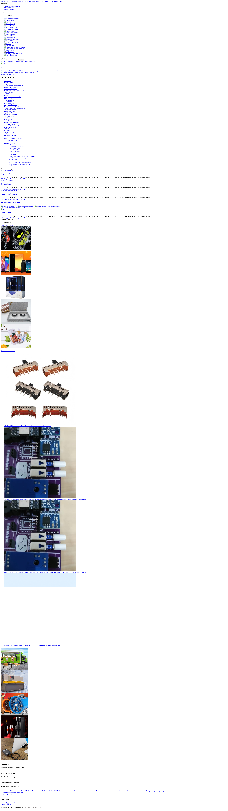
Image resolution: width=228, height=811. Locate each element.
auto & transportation (14, 151)
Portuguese (68, 791)
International (18, 791)
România (142, 791)
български (104, 791)
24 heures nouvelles (8, 351)
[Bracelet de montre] (7, 180)
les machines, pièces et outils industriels (19, 162)
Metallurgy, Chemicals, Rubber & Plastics (20, 164)
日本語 (25, 791)
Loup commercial (6, 791)
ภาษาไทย (47, 791)
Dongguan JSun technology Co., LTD (14, 179)
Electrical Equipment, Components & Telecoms (21, 156)
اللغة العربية (54, 791)
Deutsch (74, 791)
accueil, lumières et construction (17, 161)
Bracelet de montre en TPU (10, 203)
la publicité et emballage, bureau (17, 166)
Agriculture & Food (14, 148)
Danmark (115, 791)
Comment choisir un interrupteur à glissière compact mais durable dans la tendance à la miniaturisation (33, 645)
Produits (9, 74)
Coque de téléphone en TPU (11, 194)
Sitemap (3, 796)
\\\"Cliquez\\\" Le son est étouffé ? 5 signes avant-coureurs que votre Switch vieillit (27, 426)
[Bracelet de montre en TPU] (9, 206)
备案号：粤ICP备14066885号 (32, 807)
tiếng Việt (163, 791)
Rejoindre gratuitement (30, 61)
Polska (98, 791)
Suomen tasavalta (124, 791)
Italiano (80, 791)
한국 (29, 791)
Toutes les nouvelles (6, 794)
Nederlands (92, 791)
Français (34, 791)
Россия (61, 791)
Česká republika (134, 791)
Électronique (12, 154)
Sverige (148, 791)
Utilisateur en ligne (18, 61)
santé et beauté (12, 159)
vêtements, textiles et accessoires (17, 150)
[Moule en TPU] (6, 209)
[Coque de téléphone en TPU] (9, 190)
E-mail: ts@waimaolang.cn (8, 225)
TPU (14, 74)
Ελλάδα (85, 791)
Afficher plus (56, 206)
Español (40, 791)
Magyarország (156, 791)
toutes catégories (9, 7)
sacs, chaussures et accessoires (17, 153)
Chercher (20, 60)
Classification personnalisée (12, 6)
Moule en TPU (6, 213)
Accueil (3, 74)
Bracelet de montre (7, 184)
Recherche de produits (16, 792)
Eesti (110, 791)
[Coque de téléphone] (7, 170)
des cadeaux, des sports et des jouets (18, 158)
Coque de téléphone (8, 174)
